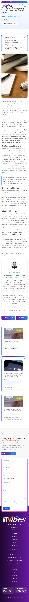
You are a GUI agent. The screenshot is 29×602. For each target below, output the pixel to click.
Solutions (14, 533)
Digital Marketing (9, 382)
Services (14, 545)
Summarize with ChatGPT (10, 23)
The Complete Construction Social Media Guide (12, 342)
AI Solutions (15, 565)
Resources (14, 575)
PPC (17, 382)
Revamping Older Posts (11, 42)
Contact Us (14, 581)
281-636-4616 (14, 2)
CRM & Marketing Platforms (14, 560)
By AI (14, 542)
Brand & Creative (14, 552)
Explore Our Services (8, 453)
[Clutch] (20, 524)
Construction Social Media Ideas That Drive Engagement (13, 410)
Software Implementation (14, 557)
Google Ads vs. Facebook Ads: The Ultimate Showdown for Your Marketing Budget (13, 375)
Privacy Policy (15, 599)
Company (14, 578)
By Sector (14, 536)
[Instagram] (11, 524)
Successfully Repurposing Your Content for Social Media (13, 48)
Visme (3, 172)
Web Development (14, 554)
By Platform (15, 539)
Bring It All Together (10, 45)
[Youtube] (15, 524)
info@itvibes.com (15, 530)
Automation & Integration (14, 563)
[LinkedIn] (13, 524)
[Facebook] (8, 524)
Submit (6, 508)
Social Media (14, 348)
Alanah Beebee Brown (14, 17)
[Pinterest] (18, 524)
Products (14, 573)
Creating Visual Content (11, 40)
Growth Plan (14, 584)
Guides (6, 348)
